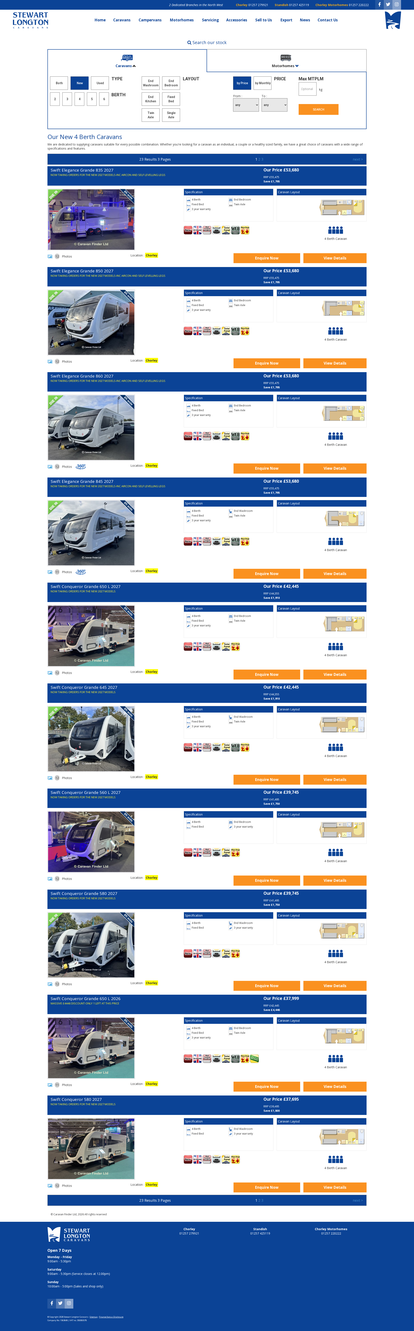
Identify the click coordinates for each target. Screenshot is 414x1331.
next (358, 159)
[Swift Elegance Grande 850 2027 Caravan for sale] (91, 322)
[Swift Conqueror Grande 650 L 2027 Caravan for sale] (91, 636)
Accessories (237, 20)
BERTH (118, 94)
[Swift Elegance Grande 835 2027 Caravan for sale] (91, 219)
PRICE (280, 78)
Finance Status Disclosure (111, 1316)
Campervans (150, 20)
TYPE (116, 78)
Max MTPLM (311, 78)
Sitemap (93, 1316)
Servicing (210, 20)
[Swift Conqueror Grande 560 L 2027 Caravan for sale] (91, 842)
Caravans (122, 20)
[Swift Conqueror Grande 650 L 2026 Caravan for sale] (91, 1048)
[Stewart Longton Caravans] (30, 27)
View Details (335, 258)
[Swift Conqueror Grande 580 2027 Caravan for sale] (91, 945)
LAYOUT (191, 78)
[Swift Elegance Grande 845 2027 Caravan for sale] (91, 533)
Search (318, 109)
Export (286, 20)
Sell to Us (264, 20)
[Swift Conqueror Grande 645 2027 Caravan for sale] (91, 739)
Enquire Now (267, 258)
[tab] (127, 61)
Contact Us (328, 20)
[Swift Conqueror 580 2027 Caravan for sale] (91, 1149)
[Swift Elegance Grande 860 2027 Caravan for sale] (91, 428)
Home (100, 20)
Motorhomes (182, 20)
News (305, 20)
